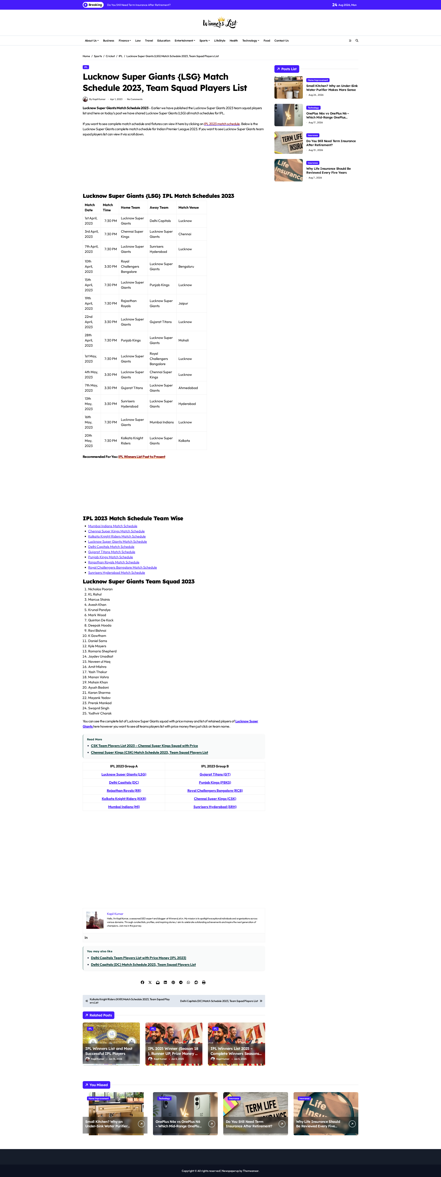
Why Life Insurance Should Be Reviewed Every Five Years (328, 171)
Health (234, 40)
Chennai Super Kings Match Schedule (116, 531)
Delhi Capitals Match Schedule (111, 546)
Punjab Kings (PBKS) (215, 782)
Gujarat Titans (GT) (215, 774)
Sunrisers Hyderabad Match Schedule (116, 572)
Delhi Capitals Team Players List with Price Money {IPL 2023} (138, 958)
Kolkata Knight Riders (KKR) (124, 798)
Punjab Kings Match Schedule (110, 557)
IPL (86, 67)
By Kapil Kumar (97, 99)
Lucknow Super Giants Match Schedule (117, 541)
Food (267, 40)
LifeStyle (219, 40)
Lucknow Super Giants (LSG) (123, 774)
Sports (203, 40)
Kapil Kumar (97, 1058)
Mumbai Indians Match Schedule (112, 526)
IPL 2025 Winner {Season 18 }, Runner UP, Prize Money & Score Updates (173, 1053)
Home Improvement (318, 80)
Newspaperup (230, 1171)
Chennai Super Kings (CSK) (215, 798)
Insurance (313, 135)
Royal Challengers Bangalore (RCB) (215, 790)
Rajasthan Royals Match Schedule (113, 562)
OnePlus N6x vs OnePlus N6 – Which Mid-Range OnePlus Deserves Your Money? (327, 117)
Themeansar (251, 1171)
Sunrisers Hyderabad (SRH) (215, 806)
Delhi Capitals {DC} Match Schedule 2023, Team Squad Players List (143, 964)
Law (138, 40)
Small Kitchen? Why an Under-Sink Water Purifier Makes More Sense (332, 88)
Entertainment (184, 40)
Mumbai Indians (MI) (124, 806)
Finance (124, 40)
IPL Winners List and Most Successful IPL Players (108, 1051)
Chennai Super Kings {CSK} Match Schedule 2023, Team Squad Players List (149, 752)
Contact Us (281, 40)
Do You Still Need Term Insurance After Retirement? (331, 143)
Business (108, 40)
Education (163, 40)
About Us (91, 40)
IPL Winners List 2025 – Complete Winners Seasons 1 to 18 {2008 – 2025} (236, 1053)
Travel (149, 40)
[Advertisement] (174, 166)
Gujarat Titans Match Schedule (111, 552)
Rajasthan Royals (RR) (124, 790)
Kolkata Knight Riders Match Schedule (117, 536)
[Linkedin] (86, 938)
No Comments (134, 99)
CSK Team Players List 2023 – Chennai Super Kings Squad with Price (144, 745)
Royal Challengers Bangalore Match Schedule (122, 567)
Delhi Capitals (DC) (124, 782)
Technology (249, 40)
